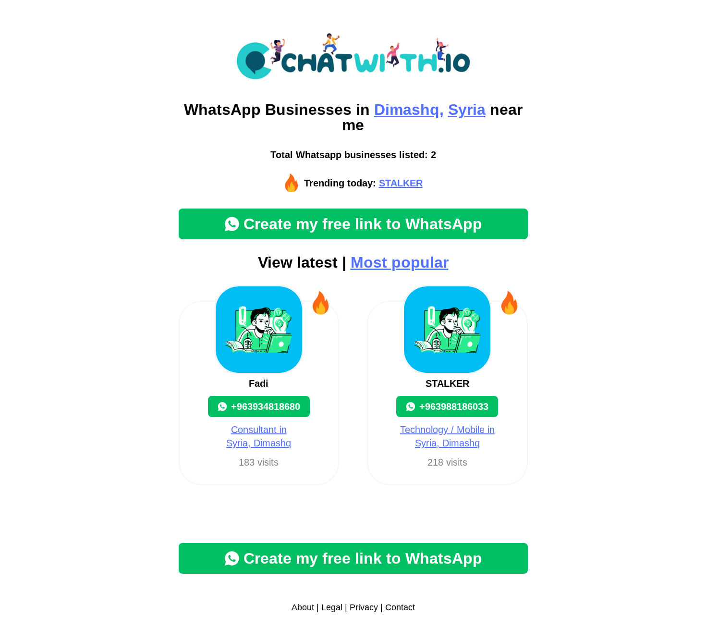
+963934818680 (265, 406)
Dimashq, (409, 109)
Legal (331, 607)
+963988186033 (453, 406)
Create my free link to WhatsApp (362, 224)
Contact (400, 607)
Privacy (364, 607)
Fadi (258, 383)
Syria (467, 109)
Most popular (400, 262)
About (303, 607)
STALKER (401, 183)
